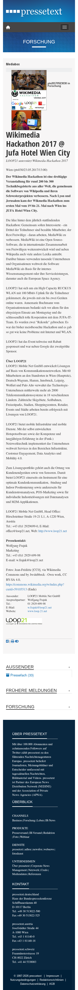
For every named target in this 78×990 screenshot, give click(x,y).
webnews (49, 849)
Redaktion (49, 833)
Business (17, 820)
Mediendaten (19, 874)
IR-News (50, 820)
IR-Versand (35, 833)
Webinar (24, 837)
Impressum (52, 976)
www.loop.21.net (37, 611)
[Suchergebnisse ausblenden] (17, 641)
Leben (40, 820)
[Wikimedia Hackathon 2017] (29, 100)
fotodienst (17, 853)
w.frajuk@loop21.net (40, 607)
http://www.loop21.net (52, 531)
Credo (44, 870)
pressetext (17, 849)
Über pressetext (21, 866)
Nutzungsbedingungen (23, 980)
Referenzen (34, 874)
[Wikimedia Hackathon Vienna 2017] (29, 80)
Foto (15, 837)
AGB (52, 984)
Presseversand (20, 833)
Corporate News (40, 866)
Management (19, 870)
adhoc (28, 849)
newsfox (37, 849)
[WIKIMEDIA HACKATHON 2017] (26, 120)
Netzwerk (33, 870)
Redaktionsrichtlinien (52, 980)
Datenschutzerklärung (32, 984)
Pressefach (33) (21, 675)
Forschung (29, 820)
